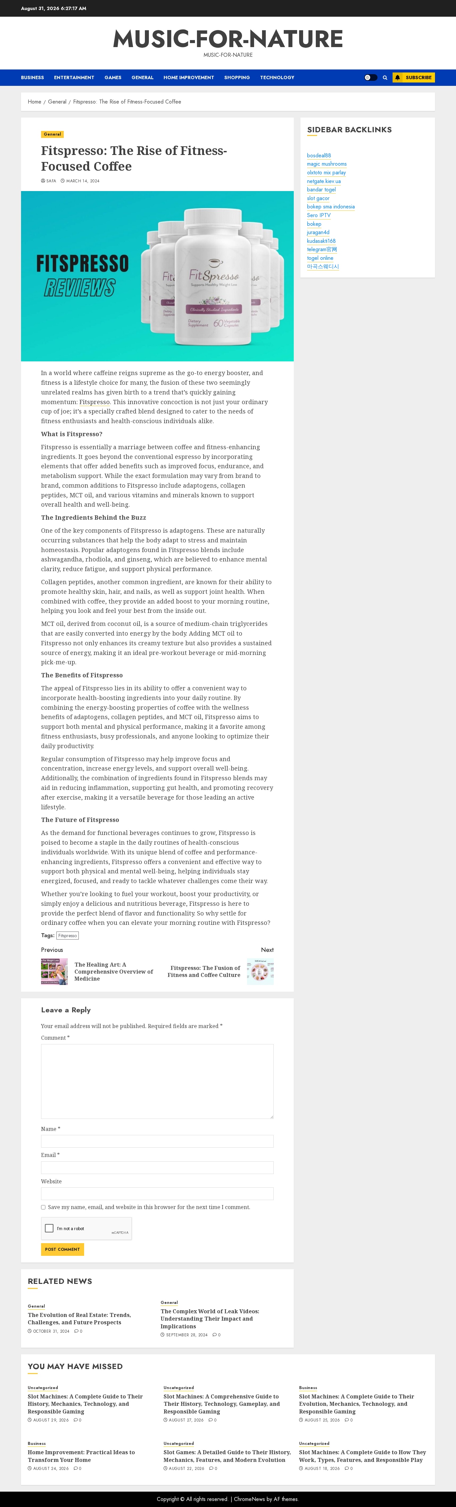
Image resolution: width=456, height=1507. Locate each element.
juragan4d (318, 232)
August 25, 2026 (322, 1420)
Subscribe (419, 77)
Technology (277, 77)
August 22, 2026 (186, 1469)
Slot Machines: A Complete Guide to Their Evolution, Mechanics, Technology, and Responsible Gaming (356, 1404)
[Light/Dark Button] (371, 77)
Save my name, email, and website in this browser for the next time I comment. (149, 1207)
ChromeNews (249, 1499)
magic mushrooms (327, 164)
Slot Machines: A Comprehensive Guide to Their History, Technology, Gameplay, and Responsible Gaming (222, 1404)
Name (50, 1129)
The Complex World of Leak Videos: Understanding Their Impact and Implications (210, 1319)
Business (32, 77)
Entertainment (74, 77)
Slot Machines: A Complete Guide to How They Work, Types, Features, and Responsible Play (362, 1456)
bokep (314, 224)
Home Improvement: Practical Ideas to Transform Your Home (81, 1456)
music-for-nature (228, 38)
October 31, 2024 (51, 1331)
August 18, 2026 (322, 1469)
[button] (385, 77)
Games (113, 77)
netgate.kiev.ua (324, 181)
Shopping (237, 77)
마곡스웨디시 (323, 267)
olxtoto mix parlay (326, 172)
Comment (55, 1037)
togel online (320, 258)
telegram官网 (322, 250)
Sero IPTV (319, 215)
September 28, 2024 (187, 1335)
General (143, 77)
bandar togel (321, 189)
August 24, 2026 (51, 1469)
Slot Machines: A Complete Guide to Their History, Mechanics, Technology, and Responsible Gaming (85, 1404)
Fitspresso (94, 402)
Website (51, 1181)
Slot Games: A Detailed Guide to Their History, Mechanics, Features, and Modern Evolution (227, 1456)
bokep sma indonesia (331, 207)
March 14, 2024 (82, 181)
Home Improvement (189, 77)
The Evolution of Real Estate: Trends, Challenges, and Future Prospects (79, 1318)
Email (50, 1155)
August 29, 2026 (51, 1420)
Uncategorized (43, 1388)
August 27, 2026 (186, 1420)
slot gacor (318, 198)
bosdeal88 (319, 155)
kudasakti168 (321, 241)
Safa (51, 181)
